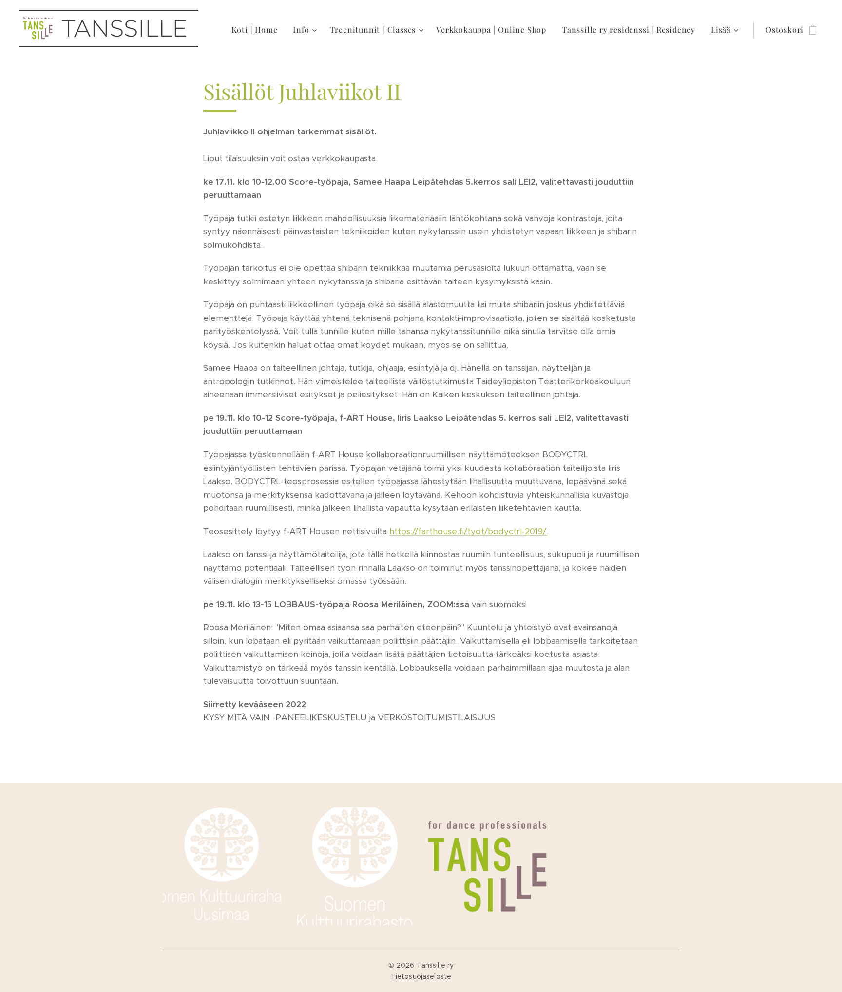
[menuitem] (257, 30)
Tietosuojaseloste (421, 976)
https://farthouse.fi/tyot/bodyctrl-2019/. (468, 531)
